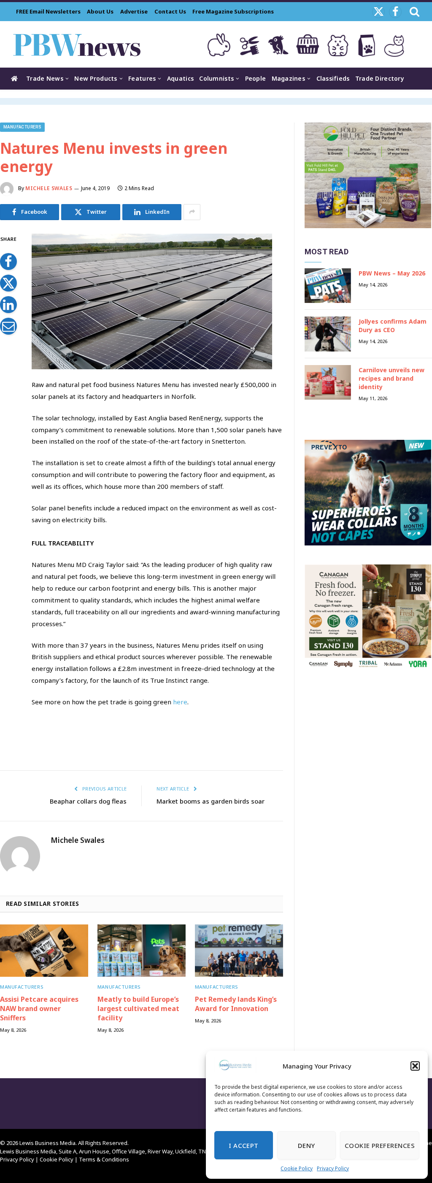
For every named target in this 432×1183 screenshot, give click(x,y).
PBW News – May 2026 (392, 273)
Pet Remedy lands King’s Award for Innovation (236, 1004)
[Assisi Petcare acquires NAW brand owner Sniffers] (44, 950)
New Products (95, 78)
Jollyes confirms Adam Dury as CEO (393, 325)
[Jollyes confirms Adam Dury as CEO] (328, 334)
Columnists (216, 78)
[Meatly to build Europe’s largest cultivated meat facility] (141, 950)
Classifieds (333, 78)
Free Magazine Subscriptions (233, 11)
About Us (100, 11)
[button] (415, 1066)
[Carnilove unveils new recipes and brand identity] (328, 382)
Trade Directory (379, 78)
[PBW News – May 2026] (328, 285)
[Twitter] (8, 283)
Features (142, 78)
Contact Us (170, 11)
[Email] (8, 326)
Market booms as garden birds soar (211, 801)
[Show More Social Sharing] (192, 212)
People (255, 78)
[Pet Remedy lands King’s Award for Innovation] (239, 950)
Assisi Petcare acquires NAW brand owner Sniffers (39, 1008)
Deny (306, 1145)
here (180, 702)
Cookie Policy (297, 1168)
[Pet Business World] (76, 44)
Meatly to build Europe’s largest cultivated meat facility (138, 1008)
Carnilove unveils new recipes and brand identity (391, 378)
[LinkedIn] (8, 304)
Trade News (44, 78)
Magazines (288, 78)
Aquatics (180, 78)
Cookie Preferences (380, 1145)
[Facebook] (8, 261)
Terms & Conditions (104, 1159)
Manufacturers (22, 127)
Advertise (134, 11)
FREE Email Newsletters (48, 11)
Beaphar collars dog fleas (88, 801)
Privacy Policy (333, 1168)
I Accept (244, 1145)
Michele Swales (48, 188)
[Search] (413, 11)
